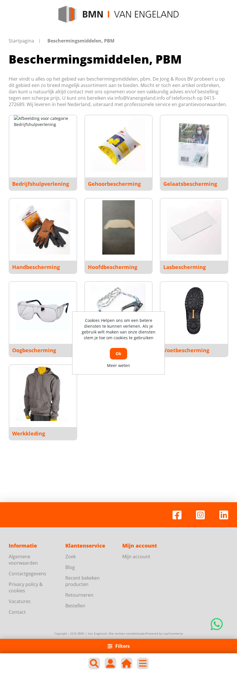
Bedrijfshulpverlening (40, 183)
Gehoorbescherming (114, 183)
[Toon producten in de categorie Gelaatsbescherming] (194, 144)
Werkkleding (28, 433)
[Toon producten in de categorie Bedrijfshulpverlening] (43, 144)
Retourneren (79, 595)
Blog (70, 567)
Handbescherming (36, 267)
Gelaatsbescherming (190, 183)
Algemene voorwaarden (23, 559)
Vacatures (20, 601)
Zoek (70, 556)
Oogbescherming (34, 350)
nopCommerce (173, 633)
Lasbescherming (184, 267)
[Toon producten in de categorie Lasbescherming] (194, 227)
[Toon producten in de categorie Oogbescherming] (43, 311)
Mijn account (136, 556)
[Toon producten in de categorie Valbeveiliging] (118, 311)
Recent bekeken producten (82, 581)
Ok (118, 353)
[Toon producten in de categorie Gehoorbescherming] (118, 144)
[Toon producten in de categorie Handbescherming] (43, 227)
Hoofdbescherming (112, 267)
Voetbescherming (186, 350)
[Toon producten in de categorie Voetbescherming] (194, 311)
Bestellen (75, 605)
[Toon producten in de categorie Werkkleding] (43, 394)
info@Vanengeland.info (139, 98)
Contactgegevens (27, 573)
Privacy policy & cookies (26, 587)
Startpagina (21, 41)
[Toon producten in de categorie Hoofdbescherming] (118, 227)
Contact (17, 612)
